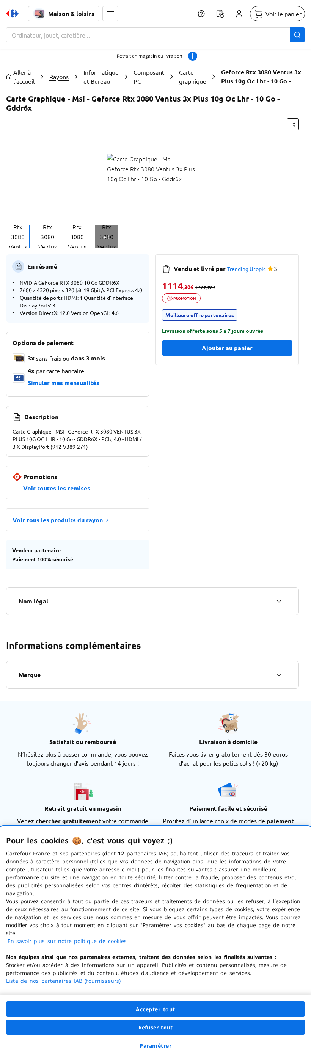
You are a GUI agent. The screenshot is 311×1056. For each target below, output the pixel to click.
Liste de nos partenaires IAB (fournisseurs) (63, 980)
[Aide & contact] (201, 13)
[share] (293, 124)
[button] (110, 13)
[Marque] (278, 674)
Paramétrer (155, 1045)
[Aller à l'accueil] (12, 13)
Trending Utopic (246, 268)
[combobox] (155, 34)
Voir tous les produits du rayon (58, 520)
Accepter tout (155, 1009)
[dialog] (155, 941)
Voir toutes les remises (56, 488)
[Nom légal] (278, 601)
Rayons (59, 76)
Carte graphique (192, 76)
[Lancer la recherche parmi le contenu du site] (297, 35)
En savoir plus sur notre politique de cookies (67, 941)
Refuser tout (155, 1027)
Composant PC (149, 76)
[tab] (18, 236)
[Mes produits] (220, 13)
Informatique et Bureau (101, 76)
